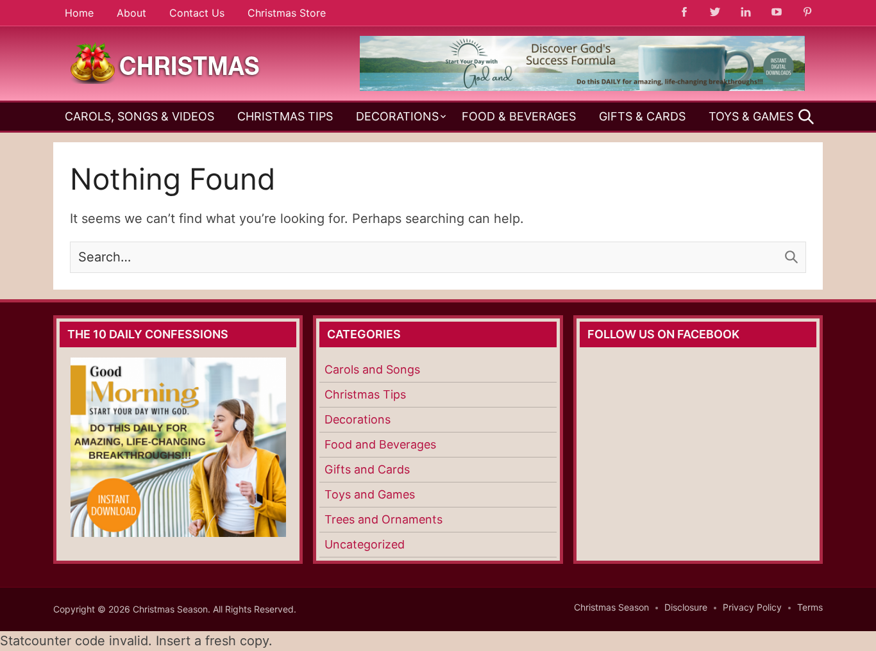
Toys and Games (369, 494)
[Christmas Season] (165, 62)
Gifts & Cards (642, 116)
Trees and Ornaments (383, 519)
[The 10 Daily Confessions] (582, 87)
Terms (810, 607)
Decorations (397, 116)
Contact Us (196, 12)
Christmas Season (611, 607)
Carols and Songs (372, 369)
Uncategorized (364, 544)
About (131, 12)
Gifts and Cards (367, 469)
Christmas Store (287, 12)
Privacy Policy (752, 607)
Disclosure (685, 607)
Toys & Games (751, 116)
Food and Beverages (380, 444)
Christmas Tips (285, 116)
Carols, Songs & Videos (139, 116)
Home (79, 12)
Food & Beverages (519, 116)
